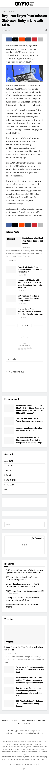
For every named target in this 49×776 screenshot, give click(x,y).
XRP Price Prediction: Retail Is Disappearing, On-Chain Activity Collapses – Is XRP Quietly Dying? (29, 440)
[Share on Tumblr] (28, 39)
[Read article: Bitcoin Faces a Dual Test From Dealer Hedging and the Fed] (13, 242)
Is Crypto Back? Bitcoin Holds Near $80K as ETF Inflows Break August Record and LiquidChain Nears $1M (29, 680)
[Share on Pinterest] (34, 39)
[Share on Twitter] (15, 39)
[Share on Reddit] (22, 39)
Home (4, 11)
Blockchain (10, 480)
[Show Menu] (3, 3)
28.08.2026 (22, 304)
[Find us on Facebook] (20, 769)
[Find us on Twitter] (24, 769)
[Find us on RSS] (27, 769)
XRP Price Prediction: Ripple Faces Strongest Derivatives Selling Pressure (28, 298)
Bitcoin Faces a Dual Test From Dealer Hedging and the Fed (32, 241)
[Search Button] (46, 3)
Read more (13, 261)
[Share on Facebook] (9, 39)
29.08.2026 (26, 247)
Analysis (8, 471)
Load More (24, 325)
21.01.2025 (6, 30)
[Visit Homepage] (24, 3)
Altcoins (8, 466)
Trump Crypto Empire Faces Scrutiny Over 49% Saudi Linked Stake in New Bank (30, 269)
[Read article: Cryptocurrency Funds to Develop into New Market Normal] (9, 430)
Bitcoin (8, 475)
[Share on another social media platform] (40, 39)
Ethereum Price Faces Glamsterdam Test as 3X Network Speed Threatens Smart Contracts (30, 311)
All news (12, 11)
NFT (6, 490)
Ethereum (9, 485)
